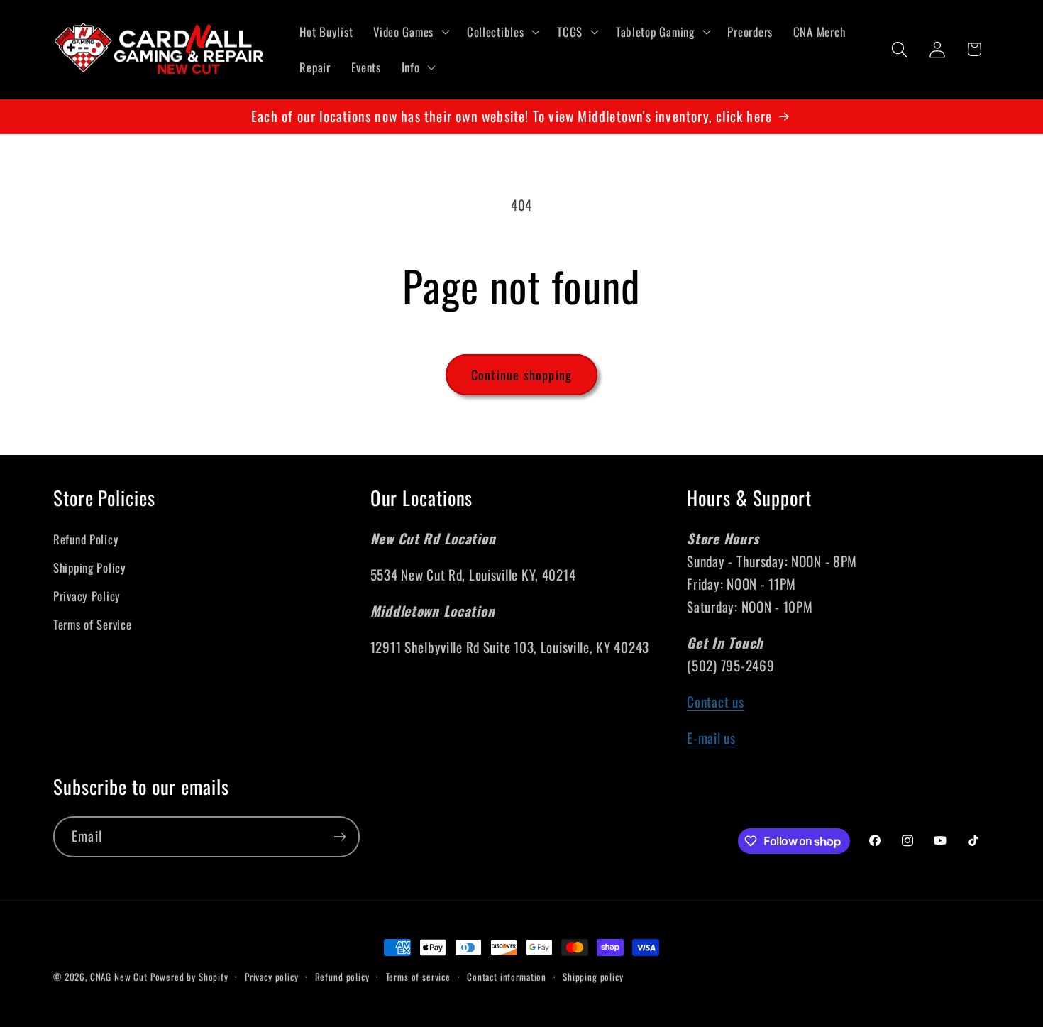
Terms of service (418, 977)
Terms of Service (92, 624)
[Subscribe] (339, 836)
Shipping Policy (89, 567)
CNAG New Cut (119, 977)
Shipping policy (593, 977)
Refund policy (342, 977)
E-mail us (711, 737)
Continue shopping (521, 375)
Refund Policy (85, 539)
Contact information (506, 977)
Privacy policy (272, 977)
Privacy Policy (87, 596)
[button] (410, 32)
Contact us (715, 701)
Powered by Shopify (189, 977)
